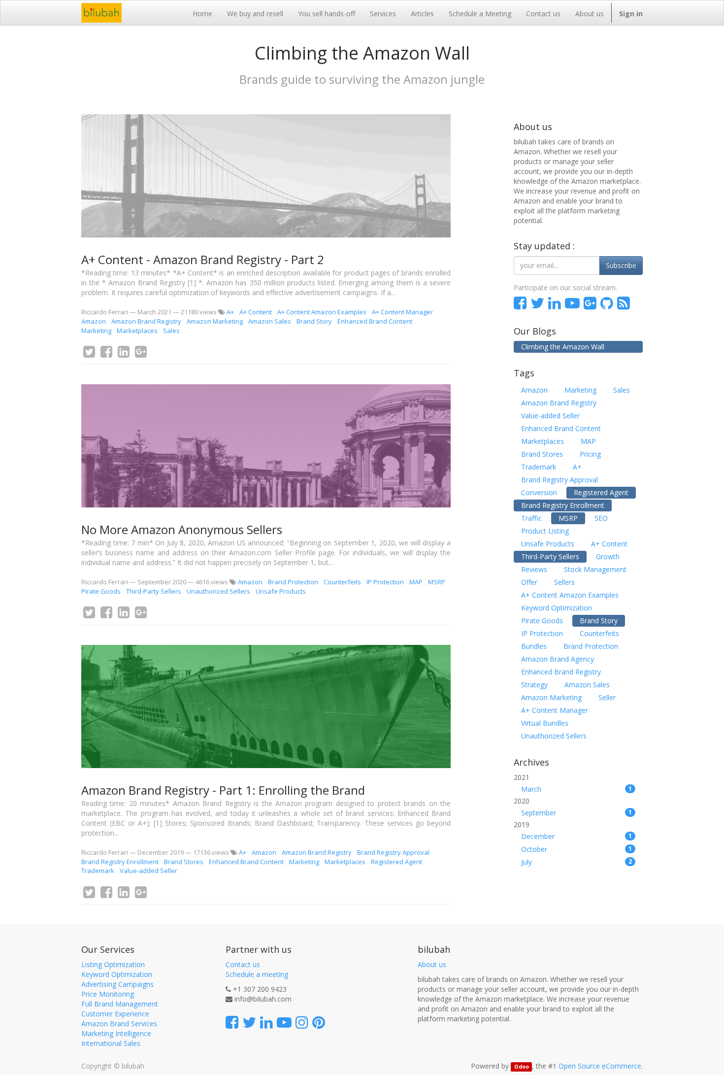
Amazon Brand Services (119, 1023)
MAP (416, 581)
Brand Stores (183, 861)
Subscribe (621, 265)
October (576, 849)
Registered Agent (396, 861)
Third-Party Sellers (153, 591)
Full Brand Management (119, 1003)
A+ (230, 311)
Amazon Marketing (215, 321)
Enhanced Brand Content (374, 321)
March (576, 789)
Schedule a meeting (257, 974)
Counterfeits (342, 581)
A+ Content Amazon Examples (321, 311)
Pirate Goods (101, 591)
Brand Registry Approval (393, 852)
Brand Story (314, 321)
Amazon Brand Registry (146, 321)
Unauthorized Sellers (218, 591)
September (576, 812)
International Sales (110, 1043)
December (576, 836)
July (576, 862)
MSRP (436, 581)
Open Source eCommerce (600, 1066)
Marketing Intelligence (116, 1033)
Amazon (93, 321)
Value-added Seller (148, 870)
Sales (171, 330)
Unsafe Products (281, 591)
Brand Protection (293, 581)
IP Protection (385, 581)
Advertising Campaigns (117, 984)
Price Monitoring (107, 994)
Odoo (521, 1066)
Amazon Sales (269, 321)
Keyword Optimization (116, 974)
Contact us (243, 964)
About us (432, 964)
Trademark (97, 870)
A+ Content (255, 311)
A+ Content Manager (402, 311)
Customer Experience (115, 1013)
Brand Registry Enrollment (120, 861)
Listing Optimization (113, 964)
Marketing (96, 330)
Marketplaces (137, 330)
